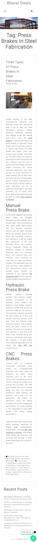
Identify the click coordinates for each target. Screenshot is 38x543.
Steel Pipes (26, 459)
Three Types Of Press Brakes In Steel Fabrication (15, 71)
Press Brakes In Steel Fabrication (18, 463)
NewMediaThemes (22, 539)
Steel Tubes (10, 461)
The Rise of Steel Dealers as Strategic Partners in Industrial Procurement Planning (18, 504)
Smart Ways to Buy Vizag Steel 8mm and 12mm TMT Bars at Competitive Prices (17, 518)
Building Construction (16, 456)
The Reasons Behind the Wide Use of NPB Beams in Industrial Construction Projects (18, 525)
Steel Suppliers (11, 467)
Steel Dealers (15, 459)
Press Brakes (22, 461)
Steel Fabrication (23, 465)
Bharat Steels (19, 3)
